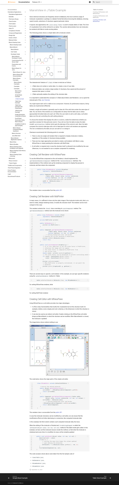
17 (31, 241)
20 (31, 246)
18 (31, 243)
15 (31, 238)
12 (31, 233)
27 (31, 258)
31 (31, 264)
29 (31, 261)
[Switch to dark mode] (90, 2)
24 (31, 253)
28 (31, 259)
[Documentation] (11, 2)
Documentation (12, 9)
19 (31, 245)
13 (31, 235)
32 (31, 266)
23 (31, 251)
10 (31, 184)
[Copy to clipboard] (88, 170)
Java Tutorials (45, 100)
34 (31, 269)
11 (31, 186)
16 (31, 240)
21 (31, 248)
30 (31, 263)
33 (31, 268)
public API (59, 190)
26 (31, 256)
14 (31, 236)
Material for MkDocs (18, 483)
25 (31, 254)
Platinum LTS (36, 2)
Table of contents (98, 9)
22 (31, 249)
